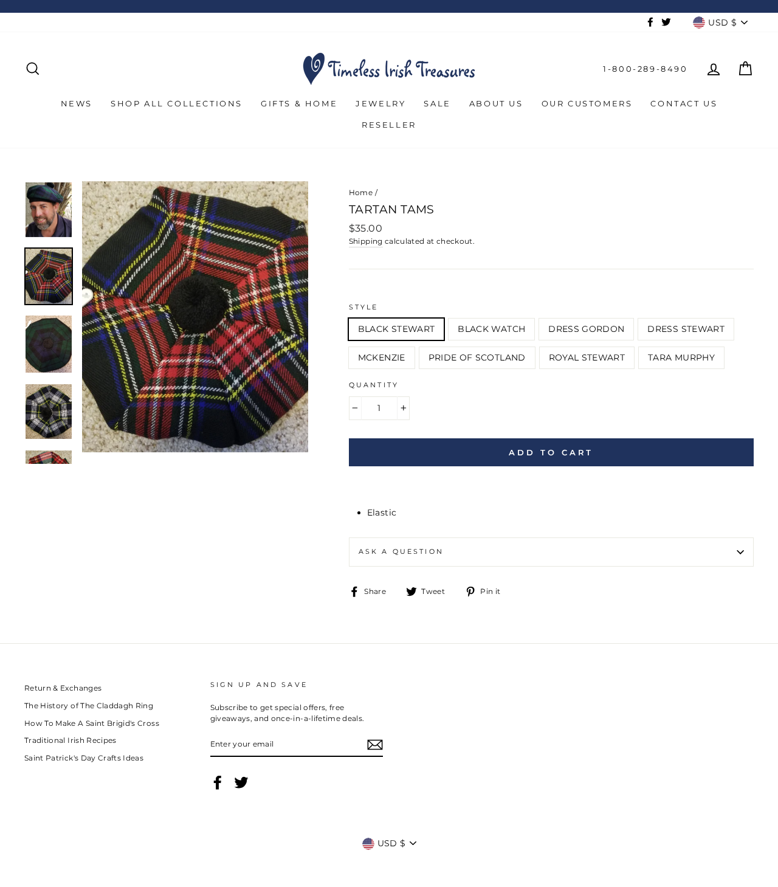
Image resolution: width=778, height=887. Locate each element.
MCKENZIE (381, 357)
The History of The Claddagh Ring (88, 705)
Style (364, 307)
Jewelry (380, 103)
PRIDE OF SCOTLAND (477, 357)
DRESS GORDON (586, 328)
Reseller (389, 124)
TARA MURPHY (681, 357)
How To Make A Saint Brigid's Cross (91, 723)
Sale (437, 103)
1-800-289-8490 (645, 69)
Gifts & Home (299, 103)
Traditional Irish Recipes (70, 740)
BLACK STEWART (396, 328)
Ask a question (401, 552)
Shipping (366, 241)
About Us (496, 103)
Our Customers (587, 103)
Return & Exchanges (63, 687)
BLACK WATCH (491, 328)
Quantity (374, 385)
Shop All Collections (177, 103)
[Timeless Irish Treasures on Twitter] (241, 782)
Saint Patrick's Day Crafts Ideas (83, 757)
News (76, 103)
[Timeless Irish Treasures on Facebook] (217, 782)
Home (361, 192)
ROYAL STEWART (587, 357)
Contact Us (683, 103)
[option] (195, 316)
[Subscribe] (375, 744)
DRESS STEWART (686, 328)
